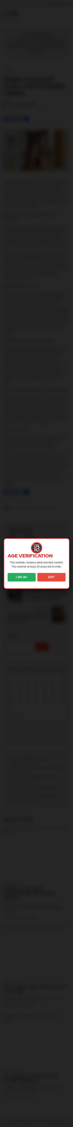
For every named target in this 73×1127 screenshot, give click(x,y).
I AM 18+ (21, 577)
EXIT (51, 577)
